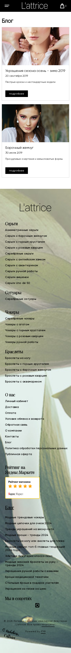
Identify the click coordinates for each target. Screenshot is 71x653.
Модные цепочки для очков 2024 (28, 523)
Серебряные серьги (19, 253)
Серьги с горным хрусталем (25, 241)
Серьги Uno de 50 (17, 283)
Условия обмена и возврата (24, 418)
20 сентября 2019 (16, 75)
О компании (13, 430)
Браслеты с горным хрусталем (27, 363)
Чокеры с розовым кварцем (24, 336)
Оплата (10, 412)
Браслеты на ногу (18, 358)
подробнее (16, 93)
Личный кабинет (16, 401)
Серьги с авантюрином (21, 265)
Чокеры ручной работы (21, 342)
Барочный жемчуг (19, 148)
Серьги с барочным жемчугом (26, 235)
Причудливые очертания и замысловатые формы (34, 158)
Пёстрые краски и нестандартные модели (30, 82)
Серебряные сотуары (20, 299)
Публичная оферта (18, 454)
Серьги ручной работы (21, 271)
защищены (48, 624)
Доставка (12, 407)
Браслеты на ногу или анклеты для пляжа (34, 540)
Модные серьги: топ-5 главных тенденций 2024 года (35, 548)
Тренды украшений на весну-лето (29, 529)
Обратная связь (16, 424)
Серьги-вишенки (17, 277)
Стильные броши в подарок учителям (32, 582)
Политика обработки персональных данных (36, 448)
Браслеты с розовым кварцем (26, 375)
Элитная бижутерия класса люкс (28, 556)
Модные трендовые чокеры (24, 517)
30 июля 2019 (13, 152)
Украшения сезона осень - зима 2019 (35, 71)
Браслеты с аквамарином (23, 381)
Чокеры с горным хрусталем (25, 330)
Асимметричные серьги (21, 230)
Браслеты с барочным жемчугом (28, 369)
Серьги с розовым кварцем (24, 247)
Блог (8, 442)
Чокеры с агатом (17, 324)
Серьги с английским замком (25, 259)
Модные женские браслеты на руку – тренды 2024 (31, 563)
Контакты (12, 436)
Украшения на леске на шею (25, 588)
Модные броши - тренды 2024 (26, 535)
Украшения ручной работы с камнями (32, 571)
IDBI (43, 631)
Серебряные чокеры (19, 318)
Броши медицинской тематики (27, 577)
